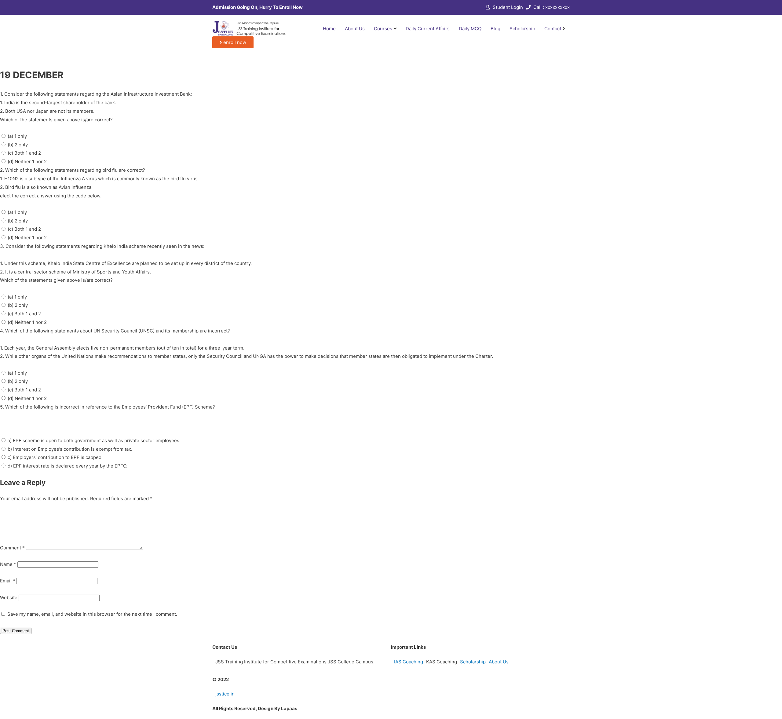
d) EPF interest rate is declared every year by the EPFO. (67, 466)
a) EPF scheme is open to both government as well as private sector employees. (94, 440)
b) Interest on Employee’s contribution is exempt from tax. (70, 449)
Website (8, 597)
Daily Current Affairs (428, 28)
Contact (552, 28)
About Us (355, 28)
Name (8, 564)
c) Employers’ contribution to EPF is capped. (55, 457)
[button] (233, 42)
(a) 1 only (17, 136)
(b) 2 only (18, 145)
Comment (12, 548)
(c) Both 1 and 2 (24, 153)
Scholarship (522, 28)
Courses (383, 28)
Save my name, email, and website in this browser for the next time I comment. (92, 614)
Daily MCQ (470, 28)
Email (7, 581)
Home (329, 28)
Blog (495, 28)
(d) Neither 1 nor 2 (27, 161)
